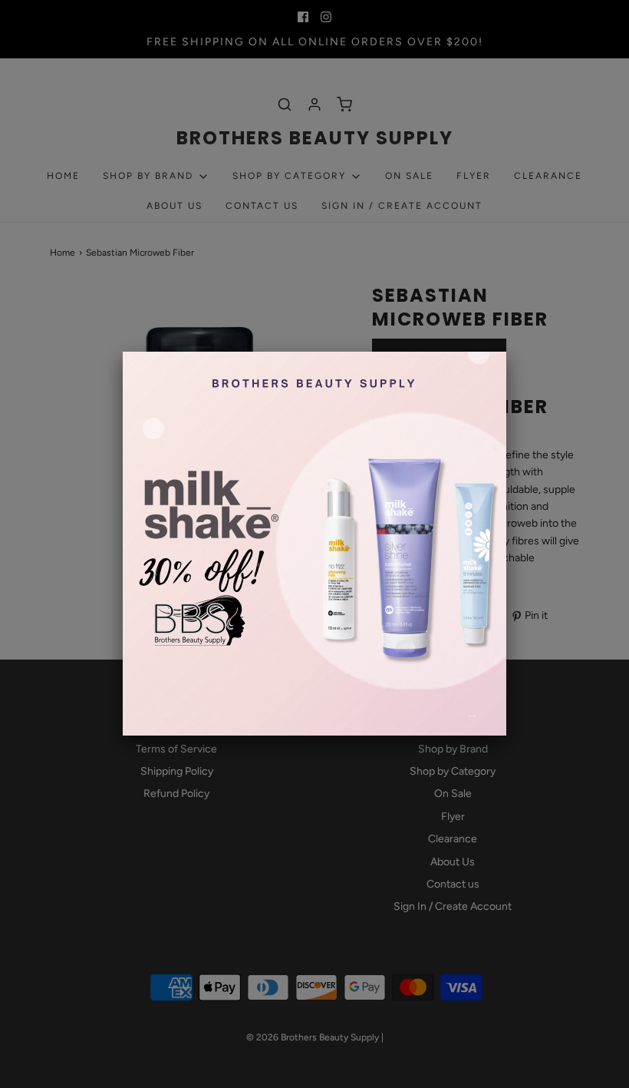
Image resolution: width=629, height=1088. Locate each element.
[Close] (506, 351)
